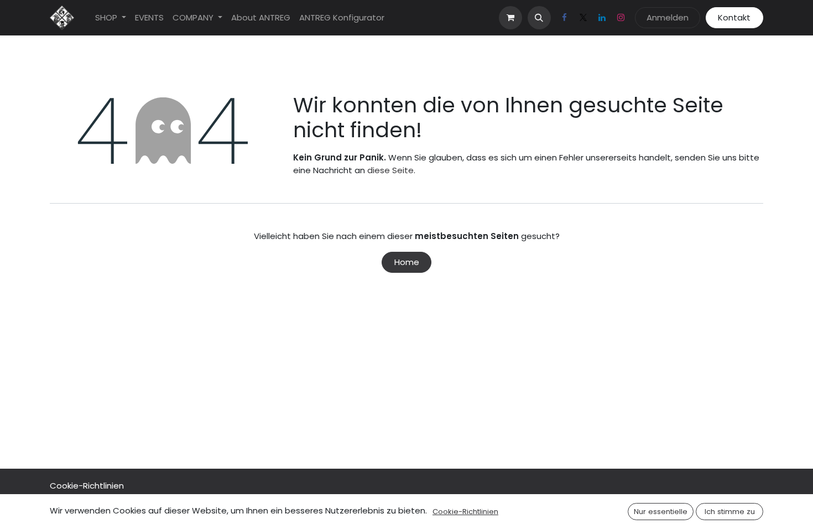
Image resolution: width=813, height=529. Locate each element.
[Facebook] (564, 17)
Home (406, 262)
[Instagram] (621, 17)
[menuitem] (111, 18)
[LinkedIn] (602, 17)
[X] (583, 17)
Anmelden (668, 17)
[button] (539, 17)
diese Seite (390, 170)
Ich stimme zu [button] (730, 511)
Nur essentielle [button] (660, 511)
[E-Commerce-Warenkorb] (510, 17)
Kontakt (734, 17)
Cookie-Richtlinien (87, 485)
